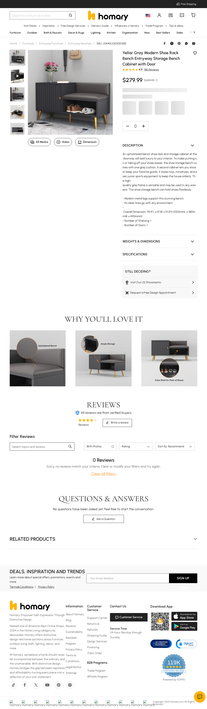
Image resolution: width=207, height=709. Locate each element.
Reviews (71, 626)
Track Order (94, 653)
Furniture (28, 43)
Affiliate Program (97, 676)
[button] (160, 145)
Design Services (97, 641)
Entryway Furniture (50, 43)
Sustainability (74, 632)
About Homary (75, 614)
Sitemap (71, 673)
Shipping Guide (97, 635)
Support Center (97, 618)
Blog (68, 620)
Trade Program (96, 670)
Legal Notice (73, 667)
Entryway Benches (80, 43)
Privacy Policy (46, 587)
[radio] (124, 69)
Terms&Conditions (21, 587)
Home (14, 43)
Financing (93, 647)
